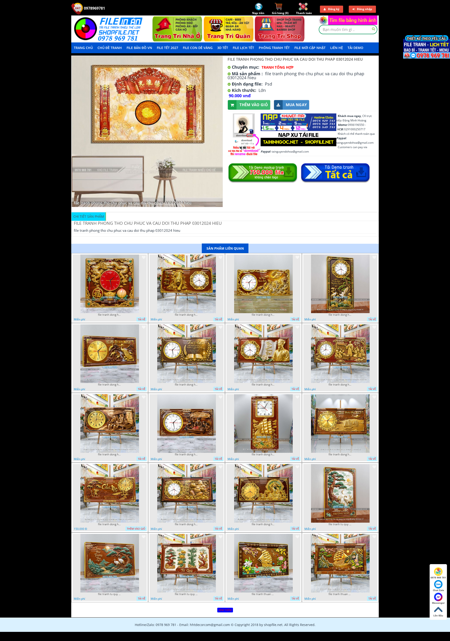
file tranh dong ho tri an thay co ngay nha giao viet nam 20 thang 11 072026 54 (263, 384)
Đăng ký (333, 9)
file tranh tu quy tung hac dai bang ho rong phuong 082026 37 (340, 524)
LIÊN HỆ (336, 47)
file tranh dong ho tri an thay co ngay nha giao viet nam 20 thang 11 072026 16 (109, 454)
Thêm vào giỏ (254, 104)
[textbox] (348, 29)
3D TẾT (222, 47)
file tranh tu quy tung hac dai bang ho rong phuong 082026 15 (186, 594)
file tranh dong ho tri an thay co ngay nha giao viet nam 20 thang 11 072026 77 (186, 384)
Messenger (438, 602)
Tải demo (355, 47)
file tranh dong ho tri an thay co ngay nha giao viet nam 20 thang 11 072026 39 (340, 384)
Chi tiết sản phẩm (88, 216)
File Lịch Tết (243, 47)
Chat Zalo (438, 590)
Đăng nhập (364, 9)
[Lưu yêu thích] (144, 257)
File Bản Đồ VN (139, 47)
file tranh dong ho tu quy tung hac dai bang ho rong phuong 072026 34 (340, 314)
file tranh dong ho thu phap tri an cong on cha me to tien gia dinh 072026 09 (109, 524)
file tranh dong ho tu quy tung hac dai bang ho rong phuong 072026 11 (109, 384)
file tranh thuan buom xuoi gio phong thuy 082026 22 (263, 594)
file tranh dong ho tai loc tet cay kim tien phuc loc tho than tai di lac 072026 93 (186, 524)
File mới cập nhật (310, 47)
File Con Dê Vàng (198, 47)
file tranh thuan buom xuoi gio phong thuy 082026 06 (340, 594)
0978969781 (94, 8)
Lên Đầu (438, 615)
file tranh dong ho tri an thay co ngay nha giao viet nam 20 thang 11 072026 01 (186, 454)
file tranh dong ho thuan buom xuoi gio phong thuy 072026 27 (263, 454)
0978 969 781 (438, 577)
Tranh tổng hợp (277, 67)
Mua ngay (296, 104)
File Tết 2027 (167, 47)
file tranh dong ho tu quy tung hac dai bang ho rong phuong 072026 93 (109, 314)
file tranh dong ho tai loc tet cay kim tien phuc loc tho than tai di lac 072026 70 (263, 524)
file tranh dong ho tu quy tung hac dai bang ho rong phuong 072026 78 (186, 314)
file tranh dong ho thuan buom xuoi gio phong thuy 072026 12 (340, 454)
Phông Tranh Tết (274, 47)
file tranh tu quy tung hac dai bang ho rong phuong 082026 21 (109, 594)
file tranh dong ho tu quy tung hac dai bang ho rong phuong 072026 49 (263, 314)
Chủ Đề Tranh (110, 47)
